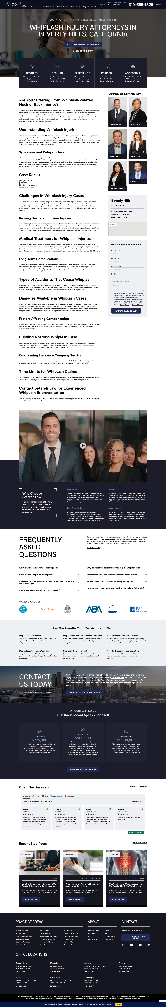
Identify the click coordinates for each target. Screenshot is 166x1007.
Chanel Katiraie (135, 156)
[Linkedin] (148, 945)
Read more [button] (26, 827)
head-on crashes (90, 285)
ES (160, 4)
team (60, 326)
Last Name (115, 258)
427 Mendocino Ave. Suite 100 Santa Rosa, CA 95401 (60, 982)
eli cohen (133, 181)
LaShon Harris (135, 125)
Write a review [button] (136, 801)
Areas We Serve (47, 7)
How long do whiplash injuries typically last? (39, 590)
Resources (74, 7)
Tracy (18, 977)
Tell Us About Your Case (120, 282)
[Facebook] (131, 945)
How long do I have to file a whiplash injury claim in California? (115, 588)
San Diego (89, 977)
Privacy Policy (124, 305)
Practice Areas (62, 7)
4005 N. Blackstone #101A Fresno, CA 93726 (128, 967)
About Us (34, 7)
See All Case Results (26, 187)
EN (157, 4)
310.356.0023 (21, 971)
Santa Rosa (55, 977)
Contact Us (92, 7)
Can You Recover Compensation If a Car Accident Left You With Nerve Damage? (125, 886)
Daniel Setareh (115, 125)
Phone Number (116, 266)
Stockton (88, 963)
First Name (115, 251)
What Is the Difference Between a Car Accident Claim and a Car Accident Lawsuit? (39, 886)
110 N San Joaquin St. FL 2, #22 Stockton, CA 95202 (95, 967)
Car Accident (26, 854)
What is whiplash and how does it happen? (38, 568)
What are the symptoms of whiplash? (36, 574)
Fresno (122, 963)
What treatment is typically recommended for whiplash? (113, 574)
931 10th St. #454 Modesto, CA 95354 (57, 967)
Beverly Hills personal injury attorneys (65, 115)
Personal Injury (70, 854)
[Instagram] (122, 945)
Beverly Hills (21, 963)
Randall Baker (115, 156)
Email (113, 274)
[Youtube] (140, 945)
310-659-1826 (92, 539)
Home (51, 20)
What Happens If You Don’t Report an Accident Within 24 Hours (82, 885)
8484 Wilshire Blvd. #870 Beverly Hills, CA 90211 (24, 967)
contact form (24, 401)
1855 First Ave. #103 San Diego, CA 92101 (91, 982)
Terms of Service (137, 305)
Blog (84, 7)
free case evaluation (108, 539)
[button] (83, 445)
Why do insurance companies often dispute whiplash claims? (114, 568)
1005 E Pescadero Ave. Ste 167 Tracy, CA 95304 (26, 982)
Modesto (54, 963)
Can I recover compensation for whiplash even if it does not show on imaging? (46, 582)
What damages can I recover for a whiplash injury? (110, 581)
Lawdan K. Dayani (116, 188)
